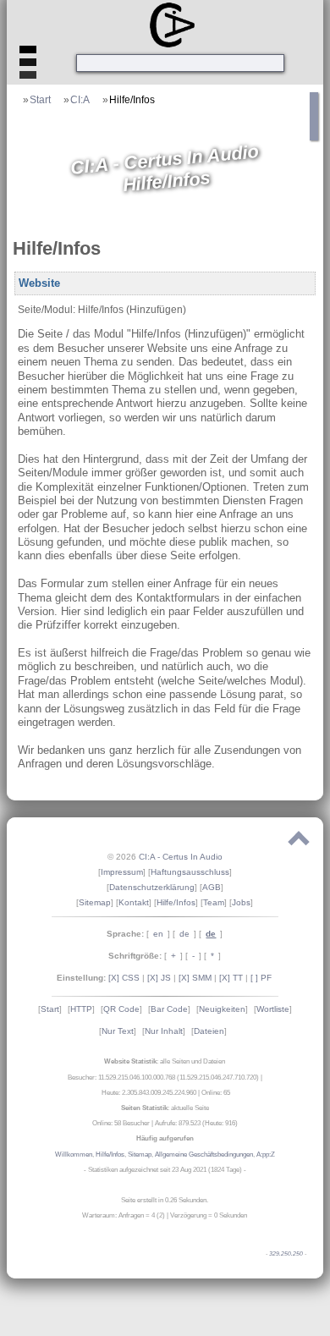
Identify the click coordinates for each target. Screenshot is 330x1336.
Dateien (209, 1031)
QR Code (121, 1009)
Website (39, 283)
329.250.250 (286, 1254)
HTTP (81, 1009)
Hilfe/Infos (132, 99)
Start (40, 99)
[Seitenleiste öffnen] (315, 134)
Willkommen (73, 1154)
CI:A (80, 99)
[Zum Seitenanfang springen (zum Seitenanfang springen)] (298, 841)
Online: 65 (215, 1093)
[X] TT (231, 977)
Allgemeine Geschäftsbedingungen (204, 1154)
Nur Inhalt (164, 1031)
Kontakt (133, 902)
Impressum (122, 872)
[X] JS (159, 977)
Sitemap (95, 902)
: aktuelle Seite (165, 1108)
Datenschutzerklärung (152, 887)
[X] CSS (124, 977)
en (158, 933)
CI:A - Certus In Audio (181, 856)
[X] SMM (195, 977)
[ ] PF (261, 977)
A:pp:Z (265, 1154)
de (184, 933)
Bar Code (169, 1009)
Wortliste (272, 1009)
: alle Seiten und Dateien (164, 1061)
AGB (211, 887)
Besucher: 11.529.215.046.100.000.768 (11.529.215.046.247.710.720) (163, 1077)
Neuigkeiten (222, 1009)
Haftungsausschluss (190, 872)
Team (213, 902)
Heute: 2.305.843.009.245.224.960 (149, 1093)
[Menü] (27, 67)
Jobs (241, 902)
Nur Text (118, 1031)
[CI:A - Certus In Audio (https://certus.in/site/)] (168, 24)
